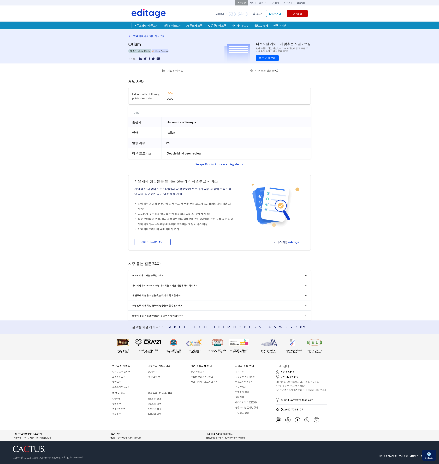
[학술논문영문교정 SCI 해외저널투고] (149, 13)
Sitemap (301, 2)
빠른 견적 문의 (267, 58)
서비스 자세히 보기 (152, 242)
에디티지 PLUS (240, 25)
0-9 (302, 327)
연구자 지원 (280, 25)
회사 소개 (287, 2)
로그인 (259, 14)
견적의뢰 (297, 13)
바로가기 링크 (257, 2)
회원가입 (276, 13)
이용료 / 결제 (260, 25)
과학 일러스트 (171, 25)
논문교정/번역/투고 (145, 25)
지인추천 (242, 3)
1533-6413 (237, 13)
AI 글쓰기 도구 (194, 25)
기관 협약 (274, 2)
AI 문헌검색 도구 (217, 25)
